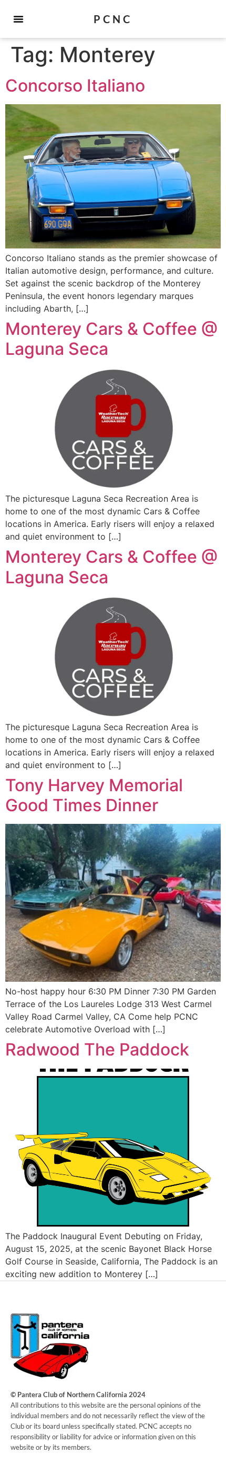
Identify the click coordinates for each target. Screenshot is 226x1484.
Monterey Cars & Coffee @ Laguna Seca (111, 338)
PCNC (113, 19)
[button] (18, 19)
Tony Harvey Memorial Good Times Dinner (94, 795)
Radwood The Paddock (97, 1049)
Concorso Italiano (75, 85)
